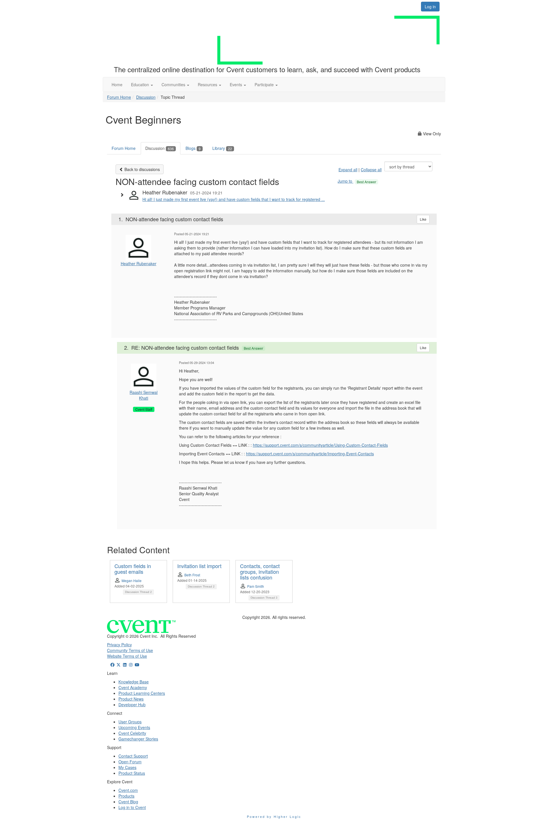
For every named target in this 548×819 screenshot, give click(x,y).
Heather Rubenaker (138, 263)
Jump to (357, 181)
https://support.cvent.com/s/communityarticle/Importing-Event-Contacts (310, 453)
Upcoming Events (134, 727)
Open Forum (130, 761)
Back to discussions (141, 169)
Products (126, 796)
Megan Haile (132, 580)
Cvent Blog (128, 801)
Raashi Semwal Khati (144, 395)
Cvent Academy (132, 687)
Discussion (146, 97)
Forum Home (119, 97)
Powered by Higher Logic (274, 816)
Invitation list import (199, 566)
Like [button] (423, 219)
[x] (118, 664)
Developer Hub (132, 704)
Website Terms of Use (127, 656)
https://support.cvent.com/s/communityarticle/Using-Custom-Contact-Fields (320, 445)
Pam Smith (255, 586)
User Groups (130, 722)
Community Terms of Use (130, 650)
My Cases (127, 767)
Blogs (193, 148)
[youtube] (137, 664)
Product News (131, 699)
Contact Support (133, 756)
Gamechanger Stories (138, 739)
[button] (142, 84)
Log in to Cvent (132, 807)
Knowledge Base (133, 682)
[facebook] (112, 664)
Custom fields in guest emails (132, 568)
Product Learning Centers (141, 693)
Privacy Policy (119, 644)
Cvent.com (128, 790)
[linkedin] (124, 664)
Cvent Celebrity (132, 733)
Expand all (348, 169)
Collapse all (371, 169)
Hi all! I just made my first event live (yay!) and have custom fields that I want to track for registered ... (233, 199)
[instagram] (131, 664)
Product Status (131, 773)
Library (222, 148)
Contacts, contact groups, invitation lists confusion (260, 571)
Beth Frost (192, 574)
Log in (430, 6)
